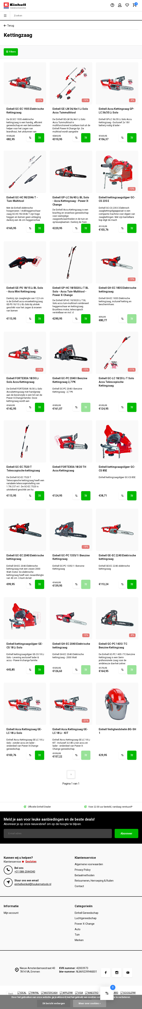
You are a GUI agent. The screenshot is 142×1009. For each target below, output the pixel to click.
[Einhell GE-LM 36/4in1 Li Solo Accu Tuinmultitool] (71, 83)
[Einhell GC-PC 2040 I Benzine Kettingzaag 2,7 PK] (71, 353)
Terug (10, 25)
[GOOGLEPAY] (128, 994)
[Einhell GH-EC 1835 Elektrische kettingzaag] (117, 262)
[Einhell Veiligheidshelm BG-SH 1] (117, 704)
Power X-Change (84, 923)
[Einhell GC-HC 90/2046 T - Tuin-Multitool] (25, 172)
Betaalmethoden (84, 875)
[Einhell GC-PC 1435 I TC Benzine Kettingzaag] (117, 618)
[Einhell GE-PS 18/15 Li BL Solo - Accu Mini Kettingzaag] (25, 262)
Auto (77, 929)
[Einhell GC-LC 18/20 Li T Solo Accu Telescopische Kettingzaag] (117, 353)
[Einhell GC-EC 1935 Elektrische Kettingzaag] (25, 83)
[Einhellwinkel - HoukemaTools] (15, 5)
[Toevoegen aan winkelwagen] (39, 137)
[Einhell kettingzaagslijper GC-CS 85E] (117, 441)
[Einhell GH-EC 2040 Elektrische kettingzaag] (71, 618)
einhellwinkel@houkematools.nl (32, 884)
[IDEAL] (21, 994)
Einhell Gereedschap (86, 912)
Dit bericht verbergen (54, 1003)
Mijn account (11, 912)
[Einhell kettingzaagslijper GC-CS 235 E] (117, 172)
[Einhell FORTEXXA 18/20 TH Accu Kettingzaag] (71, 441)
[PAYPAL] (33, 994)
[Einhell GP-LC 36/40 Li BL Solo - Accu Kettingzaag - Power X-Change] (71, 172)
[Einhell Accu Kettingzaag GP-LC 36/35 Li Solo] (117, 83)
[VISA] (79, 994)
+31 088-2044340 (24, 871)
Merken (79, 940)
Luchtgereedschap (86, 918)
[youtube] (127, 972)
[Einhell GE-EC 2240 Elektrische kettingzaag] (117, 530)
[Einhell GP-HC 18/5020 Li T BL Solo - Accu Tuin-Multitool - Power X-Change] (71, 262)
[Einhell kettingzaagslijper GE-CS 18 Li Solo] (25, 618)
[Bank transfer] (10, 994)
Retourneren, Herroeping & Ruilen (94, 880)
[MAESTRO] (92, 994)
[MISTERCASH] (49, 994)
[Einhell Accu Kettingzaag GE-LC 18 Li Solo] (25, 704)
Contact (79, 886)
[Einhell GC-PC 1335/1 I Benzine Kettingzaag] (71, 530)
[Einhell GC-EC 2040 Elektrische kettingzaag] (25, 530)
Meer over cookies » (90, 1003)
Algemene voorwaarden (89, 864)
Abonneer (126, 833)
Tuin (77, 934)
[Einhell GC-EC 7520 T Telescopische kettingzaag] (25, 441)
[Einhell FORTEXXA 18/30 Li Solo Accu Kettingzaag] (25, 353)
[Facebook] (105, 972)
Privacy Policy (83, 869)
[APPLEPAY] (66, 994)
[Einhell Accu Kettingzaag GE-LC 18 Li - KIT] (71, 704)
